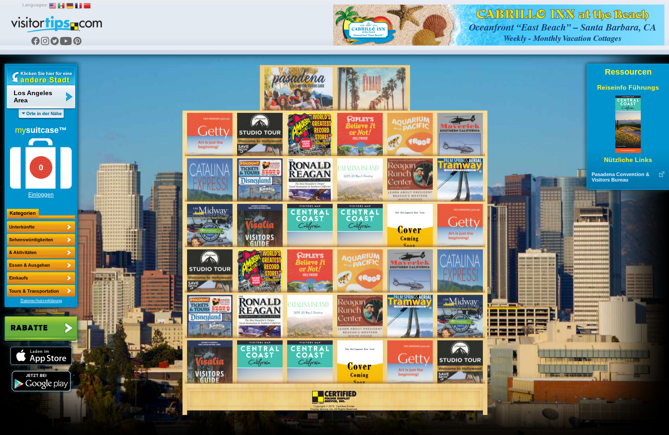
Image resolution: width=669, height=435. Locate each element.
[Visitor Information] (41, 291)
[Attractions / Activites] (41, 240)
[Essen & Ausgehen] (41, 252)
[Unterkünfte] (41, 227)
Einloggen (41, 195)
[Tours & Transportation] (41, 278)
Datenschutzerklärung (41, 300)
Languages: (35, 4)
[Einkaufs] (41, 265)
